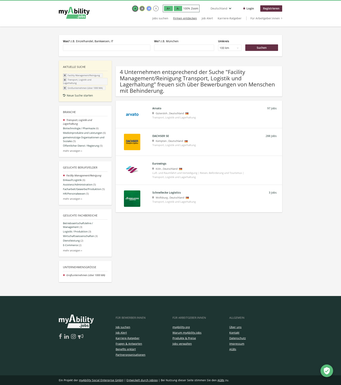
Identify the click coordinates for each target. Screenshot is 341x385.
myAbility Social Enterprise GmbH (101, 380)
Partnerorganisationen (130, 355)
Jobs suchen (160, 18)
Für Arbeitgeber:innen (265, 18)
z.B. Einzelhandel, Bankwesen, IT (88, 41)
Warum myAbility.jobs (186, 332)
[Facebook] (61, 336)
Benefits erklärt (126, 349)
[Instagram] (74, 336)
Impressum (236, 344)
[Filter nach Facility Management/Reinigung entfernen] (64, 175)
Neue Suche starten (80, 95)
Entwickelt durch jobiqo (142, 380)
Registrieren (271, 8)
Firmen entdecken (185, 18)
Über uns (235, 327)
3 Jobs (273, 192)
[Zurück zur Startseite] (74, 13)
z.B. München (166, 41)
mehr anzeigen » (72, 151)
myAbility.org (181, 327)
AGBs (232, 349)
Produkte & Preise (184, 338)
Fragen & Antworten (129, 344)
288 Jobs (271, 136)
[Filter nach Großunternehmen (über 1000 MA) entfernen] (64, 275)
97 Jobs (272, 108)
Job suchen (123, 327)
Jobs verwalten (182, 344)
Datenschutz (237, 338)
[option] (135, 8)
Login (250, 8)
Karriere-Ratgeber (230, 18)
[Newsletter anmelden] (80, 336)
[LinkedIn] (67, 336)
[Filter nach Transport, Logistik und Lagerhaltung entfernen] (64, 120)
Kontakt (234, 332)
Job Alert (207, 18)
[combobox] (106, 48)
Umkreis (223, 41)
